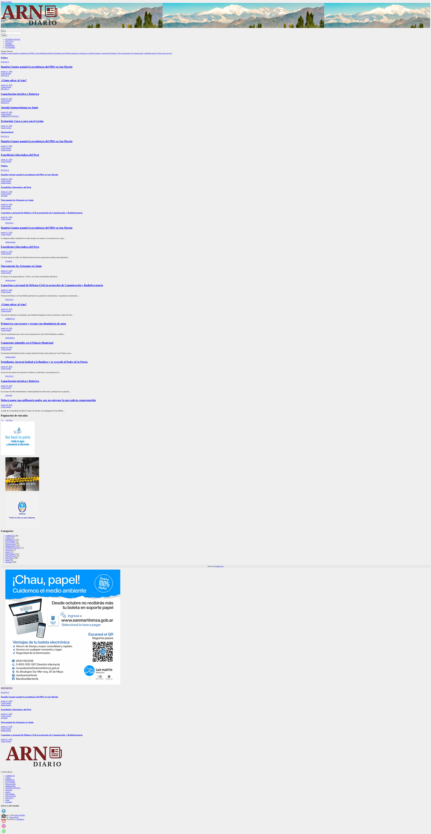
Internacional (7, 132)
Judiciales (8, 395)
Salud (7, 560)
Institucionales (6, 150)
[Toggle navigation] (2, 29)
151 (7, 420)
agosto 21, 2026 (6, 71)
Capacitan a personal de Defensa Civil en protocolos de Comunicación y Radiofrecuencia (124, 53)
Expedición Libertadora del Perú (56, 53)
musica (7, 552)
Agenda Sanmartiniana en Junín (19, 107)
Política (4, 58)
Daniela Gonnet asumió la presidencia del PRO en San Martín (23, 53)
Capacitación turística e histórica (20, 93)
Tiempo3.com (219, 566)
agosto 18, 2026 (6, 112)
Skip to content (6, 2)
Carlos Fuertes (6, 73)
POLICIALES (10, 556)
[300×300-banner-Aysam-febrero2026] (18, 454)
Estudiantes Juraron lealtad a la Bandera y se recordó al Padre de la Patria (44, 361)
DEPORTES (10, 45)
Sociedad (8, 43)
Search (3, 31)
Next (10, 420)
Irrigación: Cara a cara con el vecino (22, 121)
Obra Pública (10, 554)
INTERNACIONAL (12, 39)
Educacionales (10, 544)
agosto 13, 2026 (6, 126)
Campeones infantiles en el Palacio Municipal (27, 342)
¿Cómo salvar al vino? (164, 53)
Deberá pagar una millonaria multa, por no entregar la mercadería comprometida (48, 400)
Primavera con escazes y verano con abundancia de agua (33, 323)
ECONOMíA (10, 47)
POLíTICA (9, 41)
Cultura (8, 538)
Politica (4, 166)
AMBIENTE (5, 116)
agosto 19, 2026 (6, 85)
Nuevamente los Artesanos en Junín (80, 53)
